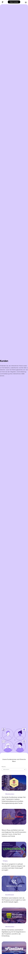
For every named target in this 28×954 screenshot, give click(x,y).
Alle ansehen (6, 769)
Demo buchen (14, 2)
